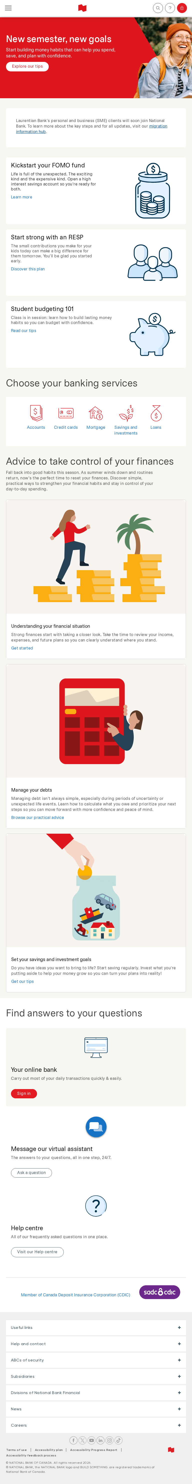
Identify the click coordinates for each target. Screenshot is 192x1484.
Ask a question (31, 1173)
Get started (22, 648)
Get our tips (22, 982)
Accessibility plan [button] (50, 1450)
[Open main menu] (8, 8)
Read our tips (23, 331)
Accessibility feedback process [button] (31, 1455)
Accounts (36, 428)
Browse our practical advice (37, 818)
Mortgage (95, 428)
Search (158, 8)
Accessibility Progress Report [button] (94, 1450)
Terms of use (16, 1450)
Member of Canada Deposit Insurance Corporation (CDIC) (75, 1295)
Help (170, 8)
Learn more (21, 197)
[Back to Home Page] (82, 8)
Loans (156, 428)
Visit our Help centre (37, 1252)
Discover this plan (28, 269)
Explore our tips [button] (27, 66)
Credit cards (66, 428)
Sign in (182, 8)
